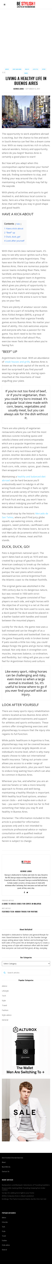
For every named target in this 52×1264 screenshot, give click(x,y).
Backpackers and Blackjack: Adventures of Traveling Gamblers (26, 1185)
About (4, 1162)
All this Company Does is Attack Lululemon (18, 1196)
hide (18, 224)
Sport (44, 69)
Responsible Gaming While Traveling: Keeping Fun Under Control (23, 1189)
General (5, 1020)
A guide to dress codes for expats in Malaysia (21, 903)
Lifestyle (35, 69)
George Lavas (18, 88)
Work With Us (6, 1167)
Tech (4, 995)
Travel (26, 73)
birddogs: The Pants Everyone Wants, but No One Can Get (24, 1199)
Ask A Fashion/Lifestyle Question (12, 1158)
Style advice (6, 1015)
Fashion (5, 1010)
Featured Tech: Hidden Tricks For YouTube (20, 911)
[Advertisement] (26, 36)
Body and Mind (17, 69)
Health (27, 69)
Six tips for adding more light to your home (18, 1193)
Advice (7, 69)
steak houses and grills (17, 361)
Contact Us (5, 1171)
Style (4, 1000)
